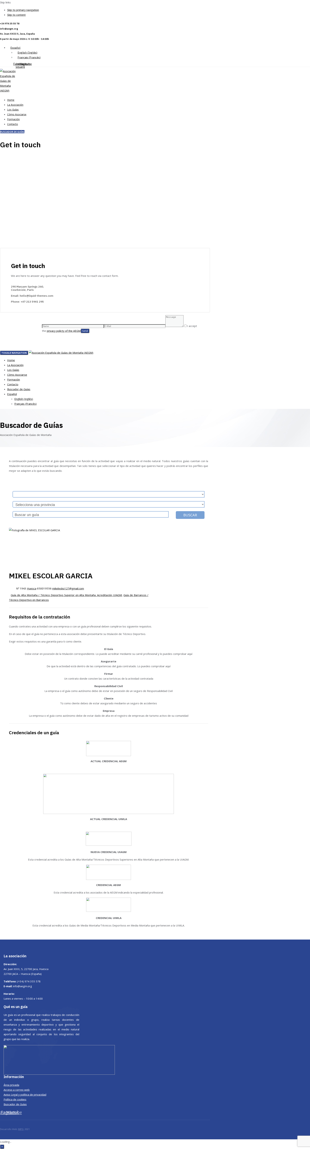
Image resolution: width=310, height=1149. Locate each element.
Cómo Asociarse (16, 114)
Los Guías (13, 109)
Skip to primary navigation (23, 10)
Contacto (12, 124)
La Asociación (15, 104)
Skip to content (16, 14)
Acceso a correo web (17, 1089)
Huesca (31, 588)
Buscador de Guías (18, 389)
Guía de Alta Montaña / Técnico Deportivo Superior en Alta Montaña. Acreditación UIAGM (66, 595)
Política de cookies (15, 1099)
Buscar (190, 515)
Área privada (11, 1085)
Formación (13, 119)
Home (10, 100)
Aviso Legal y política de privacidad (25, 1094)
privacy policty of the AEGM (64, 331)
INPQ (21, 1129)
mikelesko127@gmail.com (68, 588)
